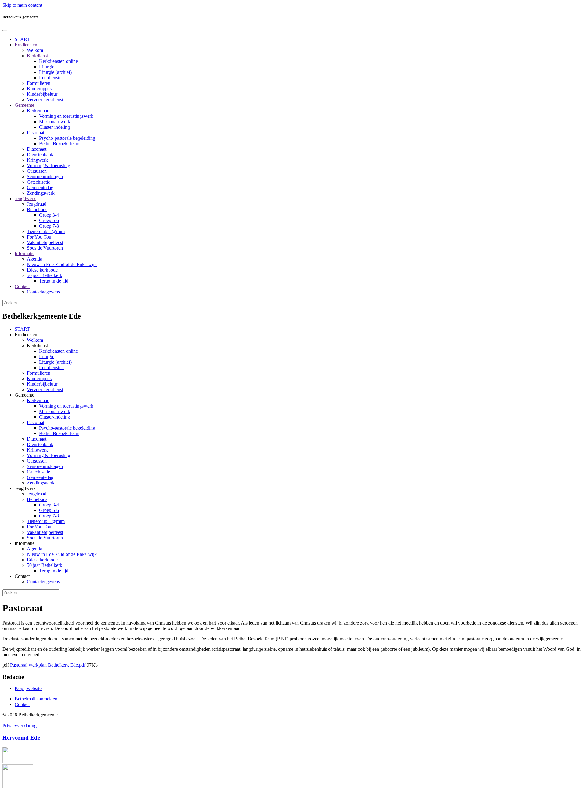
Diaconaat (36, 149)
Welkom (35, 50)
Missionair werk (54, 121)
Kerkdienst (37, 55)
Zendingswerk (41, 193)
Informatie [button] (24, 543)
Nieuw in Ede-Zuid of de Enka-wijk (62, 264)
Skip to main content (22, 5)
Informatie (24, 253)
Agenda (34, 258)
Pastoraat (35, 132)
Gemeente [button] (24, 395)
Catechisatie (38, 182)
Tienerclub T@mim (46, 231)
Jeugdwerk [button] (25, 488)
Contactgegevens (43, 291)
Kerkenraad (38, 110)
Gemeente (24, 105)
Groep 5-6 (49, 220)
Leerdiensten (51, 77)
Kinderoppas (39, 88)
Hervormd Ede (21, 737)
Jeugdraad (36, 204)
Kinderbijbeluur (42, 94)
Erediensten (26, 44)
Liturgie (46, 66)
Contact (22, 286)
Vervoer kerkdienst (45, 99)
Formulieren (38, 83)
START (22, 39)
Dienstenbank (40, 154)
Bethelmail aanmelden (36, 698)
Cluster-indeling (54, 127)
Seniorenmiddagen (45, 176)
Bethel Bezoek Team (59, 143)
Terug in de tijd (53, 280)
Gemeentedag (40, 187)
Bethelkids (37, 209)
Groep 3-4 (49, 215)
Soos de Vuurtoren (45, 247)
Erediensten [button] (26, 334)
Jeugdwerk (25, 198)
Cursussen (37, 171)
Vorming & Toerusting (48, 165)
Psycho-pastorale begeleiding (67, 138)
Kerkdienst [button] (37, 345)
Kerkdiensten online (58, 61)
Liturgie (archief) (55, 72)
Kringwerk (37, 160)
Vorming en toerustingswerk (66, 116)
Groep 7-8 (49, 226)
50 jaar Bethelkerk (44, 275)
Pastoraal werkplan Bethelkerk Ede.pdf (47, 665)
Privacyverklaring (19, 725)
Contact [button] (22, 576)
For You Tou (39, 236)
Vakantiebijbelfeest (45, 242)
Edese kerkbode (42, 269)
